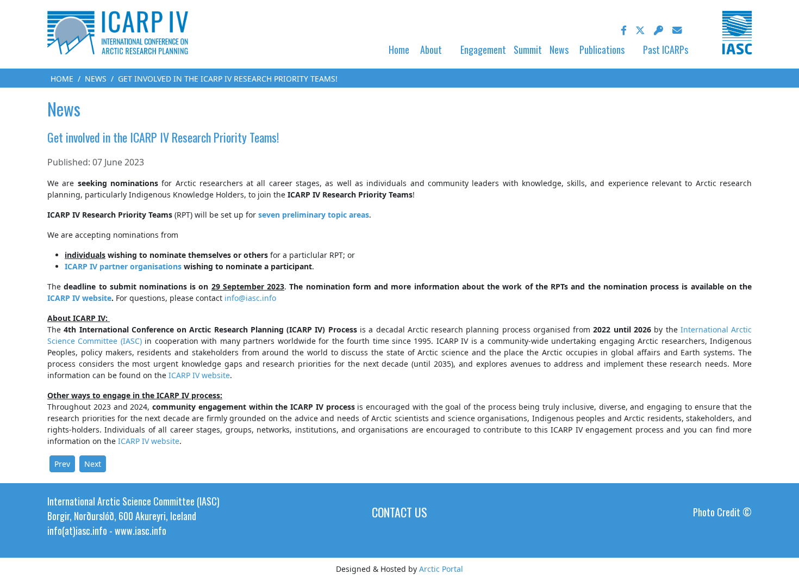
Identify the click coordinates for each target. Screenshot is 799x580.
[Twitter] (640, 30)
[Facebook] (624, 30)
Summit (528, 49)
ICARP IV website (79, 298)
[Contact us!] (677, 30)
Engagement (483, 49)
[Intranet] (659, 30)
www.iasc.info (140, 530)
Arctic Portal (441, 569)
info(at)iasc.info (77, 530)
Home (399, 49)
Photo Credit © (722, 512)
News (559, 49)
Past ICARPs (665, 49)
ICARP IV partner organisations (123, 266)
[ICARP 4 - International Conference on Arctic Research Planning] (117, 32)
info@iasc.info (250, 298)
